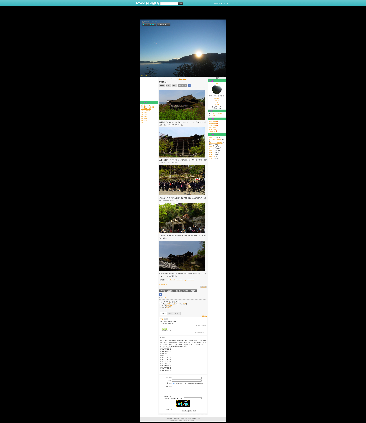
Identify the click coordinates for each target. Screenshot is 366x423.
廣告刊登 (169, 418)
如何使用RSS (219, 113)
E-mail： (169, 380)
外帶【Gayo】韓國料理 (215, 139)
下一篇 (184, 79)
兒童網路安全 (183, 418)
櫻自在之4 (211, 150)
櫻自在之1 (169, 307)
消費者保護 (176, 418)
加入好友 (216, 104)
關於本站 (216, 98)
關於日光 (145, 22)
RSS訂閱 (212, 113)
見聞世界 (183, 304)
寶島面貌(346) (212, 121)
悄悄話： (169, 383)
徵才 (199, 418)
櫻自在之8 (211, 147)
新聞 (215, 3)
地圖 (217, 102)
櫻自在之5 (211, 148)
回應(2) (163, 313)
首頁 (142, 75)
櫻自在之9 (144, 118)
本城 (162, 319)
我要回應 (204, 316)
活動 (146, 75)
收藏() (177, 313)
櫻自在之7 (144, 122)
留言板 (217, 100)
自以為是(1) (212, 129)
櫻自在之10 (144, 116)
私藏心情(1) (212, 127)
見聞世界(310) (212, 125)
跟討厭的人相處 (145, 105)
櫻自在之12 (212, 156)
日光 (164, 297)
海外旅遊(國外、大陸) (169, 304)
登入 (228, 3)
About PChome (192, 418)
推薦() (170, 313)
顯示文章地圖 (163, 284)
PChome (223, 3)
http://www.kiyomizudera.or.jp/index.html (180, 280)
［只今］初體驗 (145, 111)
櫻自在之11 (144, 114)
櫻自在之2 (211, 137)
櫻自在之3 (169, 305)
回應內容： (169, 386)
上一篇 (180, 79)
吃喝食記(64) (212, 131)
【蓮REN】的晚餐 (146, 109)
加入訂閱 (212, 115)
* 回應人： (169, 377)
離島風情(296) (212, 123)
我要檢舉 (203, 287)
